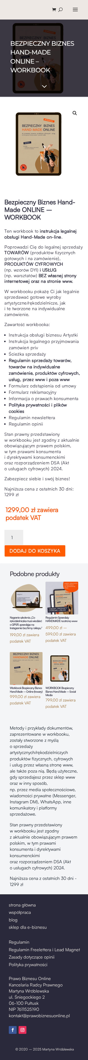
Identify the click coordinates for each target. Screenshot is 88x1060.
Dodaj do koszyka (35, 551)
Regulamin (19, 942)
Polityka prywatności (28, 964)
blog (13, 919)
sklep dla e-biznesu (28, 927)
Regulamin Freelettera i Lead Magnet (44, 949)
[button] (74, 113)
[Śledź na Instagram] (22, 1030)
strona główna (22, 904)
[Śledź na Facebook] (13, 1030)
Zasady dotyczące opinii (32, 957)
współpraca (20, 912)
